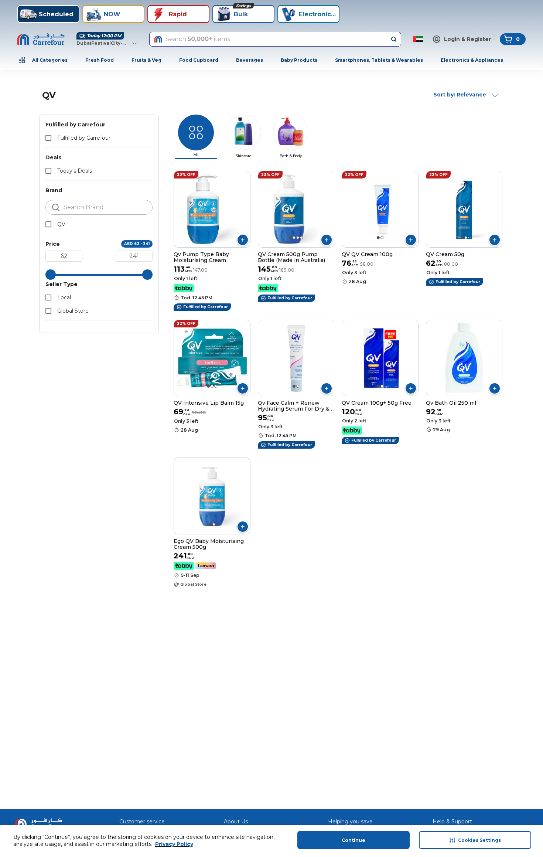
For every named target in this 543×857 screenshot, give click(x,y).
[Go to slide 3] (297, 237)
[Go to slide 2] (294, 237)
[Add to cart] (243, 240)
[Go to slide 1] (290, 237)
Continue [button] (353, 840)
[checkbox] (48, 138)
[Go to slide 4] (301, 237)
